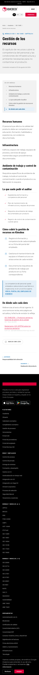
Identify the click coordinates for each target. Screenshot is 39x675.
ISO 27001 (5, 574)
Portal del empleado (8, 443)
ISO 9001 (5, 585)
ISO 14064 (5, 541)
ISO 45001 (5, 581)
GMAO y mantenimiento (10, 647)
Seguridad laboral (8, 494)
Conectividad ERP (8, 632)
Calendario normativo (9, 421)
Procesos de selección (9, 490)
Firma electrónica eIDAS (10, 643)
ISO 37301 (5, 577)
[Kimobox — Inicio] (10, 9)
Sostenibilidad (7, 600)
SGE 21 (4, 592)
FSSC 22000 (6, 519)
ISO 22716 (5, 566)
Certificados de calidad (9, 624)
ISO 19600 (5, 552)
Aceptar (19, 671)
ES (14, 14)
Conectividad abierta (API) (10, 628)
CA (21, 14)
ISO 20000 (5, 562)
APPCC (4, 508)
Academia (10, 25)
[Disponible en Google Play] (23, 403)
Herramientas (6, 432)
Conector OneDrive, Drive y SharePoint (14, 636)
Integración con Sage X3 (10, 483)
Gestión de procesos (9, 428)
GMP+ (4, 523)
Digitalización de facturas (10, 639)
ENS (3, 515)
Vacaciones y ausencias (10, 498)
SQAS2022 (5, 596)
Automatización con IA (9, 617)
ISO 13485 (18, 25)
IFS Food (5, 530)
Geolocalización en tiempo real (12, 475)
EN (18, 14)
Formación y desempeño (10, 468)
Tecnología (5, 654)
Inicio (4, 25)
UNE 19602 (6, 603)
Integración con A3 (8, 479)
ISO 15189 (5, 545)
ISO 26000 (5, 570)
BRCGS (4, 511)
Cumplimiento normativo (10, 425)
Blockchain (6, 621)
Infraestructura (7, 650)
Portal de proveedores (9, 439)
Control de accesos (8, 457)
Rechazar (8, 671)
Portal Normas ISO (8, 447)
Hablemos (31, 14)
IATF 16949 (6, 526)
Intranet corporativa (8, 487)
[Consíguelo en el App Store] (8, 403)
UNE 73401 (6, 607)
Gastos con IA (7, 472)
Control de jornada (8, 461)
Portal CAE (5, 436)
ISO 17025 (5, 549)
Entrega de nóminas (8, 464)
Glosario (5, 417)
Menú (33, 9)
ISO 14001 (5, 537)
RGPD (4, 588)
